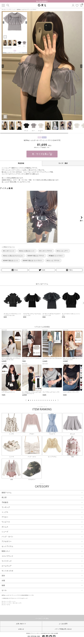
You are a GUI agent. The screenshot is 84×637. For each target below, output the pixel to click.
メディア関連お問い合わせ (63, 629)
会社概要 (56, 633)
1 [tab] (28, 400)
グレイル (4, 9)
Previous (25, 400)
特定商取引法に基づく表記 (47, 633)
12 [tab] (51, 400)
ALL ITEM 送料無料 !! (42, 1)
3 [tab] (32, 400)
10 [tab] (47, 400)
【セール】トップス (17, 603)
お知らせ (21, 629)
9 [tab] (45, 400)
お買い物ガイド (21, 624)
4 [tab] (34, 400)
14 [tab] (55, 400)
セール (8, 604)
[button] (3, 66)
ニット (14, 9)
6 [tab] (38, 400)
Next (58, 400)
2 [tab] (30, 400)
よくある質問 (63, 624)
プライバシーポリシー (36, 633)
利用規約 (28, 633)
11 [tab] (49, 400)
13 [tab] (53, 400)
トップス (9, 9)
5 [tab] (36, 400)
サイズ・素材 (63, 163)
